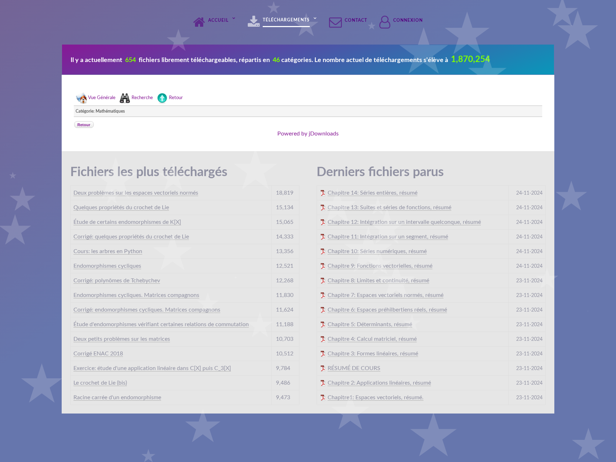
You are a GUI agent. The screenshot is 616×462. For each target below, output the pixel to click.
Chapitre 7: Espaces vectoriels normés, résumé (385, 295)
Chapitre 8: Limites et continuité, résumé (378, 280)
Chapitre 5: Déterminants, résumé (370, 324)
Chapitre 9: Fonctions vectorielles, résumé (380, 266)
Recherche (142, 98)
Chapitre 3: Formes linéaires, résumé (373, 353)
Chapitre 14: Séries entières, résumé (372, 193)
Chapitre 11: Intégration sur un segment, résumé (388, 237)
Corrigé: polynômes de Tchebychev (116, 280)
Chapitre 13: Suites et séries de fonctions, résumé (389, 207)
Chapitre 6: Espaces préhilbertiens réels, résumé (387, 310)
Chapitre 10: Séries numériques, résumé (377, 251)
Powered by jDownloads (308, 134)
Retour (176, 98)
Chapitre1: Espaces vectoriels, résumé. (375, 397)
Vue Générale (101, 98)
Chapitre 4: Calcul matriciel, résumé (372, 339)
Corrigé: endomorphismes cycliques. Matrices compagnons (146, 310)
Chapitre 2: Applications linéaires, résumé (379, 383)
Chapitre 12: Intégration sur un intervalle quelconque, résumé (404, 222)
